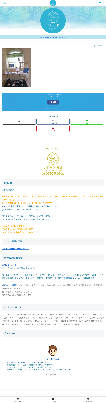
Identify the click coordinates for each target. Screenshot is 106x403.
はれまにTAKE (53, 359)
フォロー (54, 102)
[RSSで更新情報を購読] (59, 374)
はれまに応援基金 (10, 285)
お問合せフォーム (9, 265)
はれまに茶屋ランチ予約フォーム (15, 249)
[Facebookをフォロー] (46, 374)
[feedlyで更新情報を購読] (55, 374)
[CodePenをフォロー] (50, 374)
